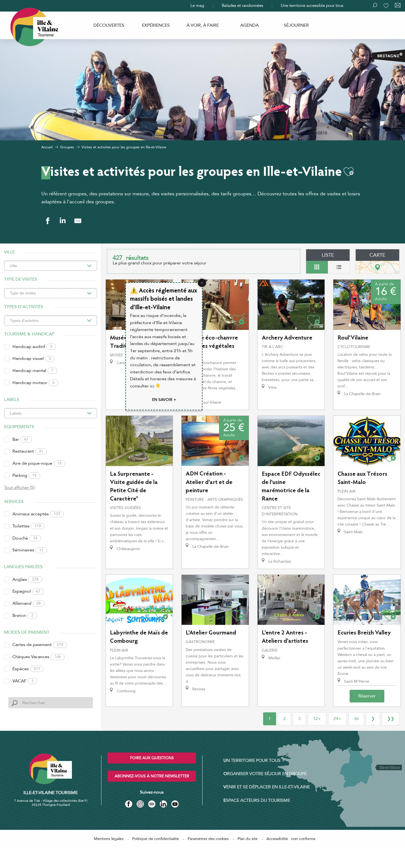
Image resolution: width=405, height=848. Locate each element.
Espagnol (26, 591)
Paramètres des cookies (208, 838)
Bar (20, 439)
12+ (317, 719)
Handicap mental (32, 371)
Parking (24, 475)
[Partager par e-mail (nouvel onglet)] (78, 221)
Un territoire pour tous (251, 760)
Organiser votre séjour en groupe (265, 774)
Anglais (25, 579)
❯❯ (390, 719)
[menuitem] (108, 25)
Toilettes (26, 526)
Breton (22, 615)
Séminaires (28, 550)
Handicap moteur (33, 383)
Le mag (197, 5)
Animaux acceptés (36, 514)
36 (356, 719)
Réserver (367, 696)
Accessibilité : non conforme (290, 838)
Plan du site (247, 838)
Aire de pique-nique (37, 463)
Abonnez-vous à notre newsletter (152, 776)
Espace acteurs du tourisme (256, 800)
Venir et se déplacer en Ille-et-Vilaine (266, 787)
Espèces (26, 669)
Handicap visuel (31, 358)
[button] (348, 172)
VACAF (23, 681)
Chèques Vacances (36, 657)
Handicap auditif (32, 347)
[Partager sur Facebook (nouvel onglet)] (47, 221)
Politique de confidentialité (155, 838)
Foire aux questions (152, 758)
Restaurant (27, 451)
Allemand (26, 603)
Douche (24, 538)
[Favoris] (386, 6)
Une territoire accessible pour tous (312, 5)
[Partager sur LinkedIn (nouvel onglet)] (62, 221)
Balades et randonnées (242, 5)
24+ (337, 719)
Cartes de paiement (37, 645)
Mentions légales (108, 838)
